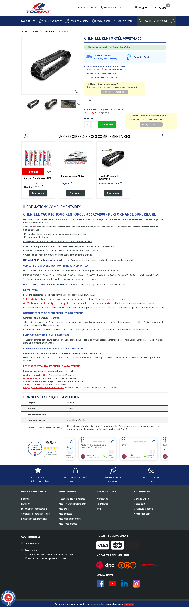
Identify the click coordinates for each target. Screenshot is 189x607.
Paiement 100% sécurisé (75, 477)
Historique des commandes (72, 498)
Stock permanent (113, 481)
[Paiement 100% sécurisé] (76, 472)
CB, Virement (75, 481)
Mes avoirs (64, 508)
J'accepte (129, 604)
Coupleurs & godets (143, 508)
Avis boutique (38, 477)
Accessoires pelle (106, 21)
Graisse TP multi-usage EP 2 (38, 177)
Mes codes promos (68, 523)
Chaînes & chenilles (143, 498)
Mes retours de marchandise (73, 503)
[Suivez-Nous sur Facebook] (100, 584)
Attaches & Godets (79, 21)
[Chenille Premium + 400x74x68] (113, 158)
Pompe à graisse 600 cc (72, 175)
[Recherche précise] (173, 21)
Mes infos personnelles (70, 518)
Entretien (128, 21)
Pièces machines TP (53, 21)
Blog (98, 508)
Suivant (78, 104)
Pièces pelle (139, 503)
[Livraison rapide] (113, 472)
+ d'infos (88, 100)
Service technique (151, 477)
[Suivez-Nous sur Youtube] (112, 584)
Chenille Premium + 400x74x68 (108, 177)
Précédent (23, 104)
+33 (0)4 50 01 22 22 (151, 124)
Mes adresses (65, 513)
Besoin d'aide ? (87, 7)
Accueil (25, 31)
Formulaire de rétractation (34, 508)
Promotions (102, 498)
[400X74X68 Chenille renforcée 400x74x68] (33, 104)
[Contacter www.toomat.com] (151, 472)
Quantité (88, 118)
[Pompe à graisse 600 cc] (75, 158)
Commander (107, 124)
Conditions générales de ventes (36, 513)
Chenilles (30, 21)
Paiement (25, 498)
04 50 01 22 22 (151, 481)
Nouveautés (102, 503)
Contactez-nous (32, 543)
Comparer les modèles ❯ (114, 92)
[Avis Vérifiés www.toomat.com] (38, 472)
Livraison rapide (113, 477)
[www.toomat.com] (38, 8)
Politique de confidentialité (34, 518)
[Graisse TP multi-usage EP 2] (38, 158)
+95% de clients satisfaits (38, 481)
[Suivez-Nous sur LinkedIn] (124, 584)
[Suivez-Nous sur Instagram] (136, 584)
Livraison (25, 503)
